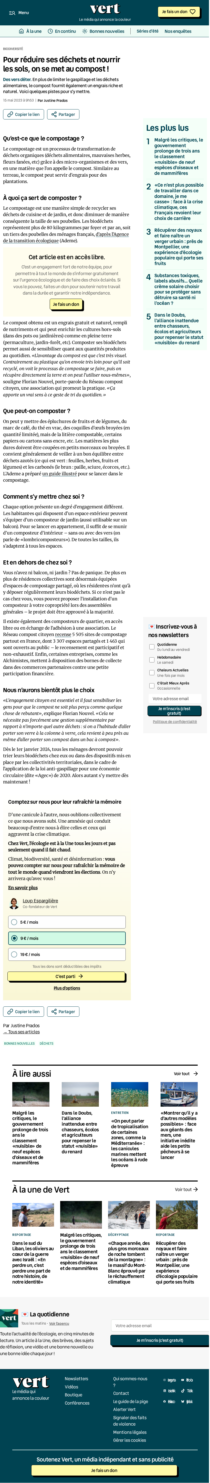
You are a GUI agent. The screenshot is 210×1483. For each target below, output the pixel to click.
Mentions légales (129, 1432)
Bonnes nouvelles (19, 1043)
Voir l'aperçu (59, 1323)
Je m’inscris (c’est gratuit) (174, 711)
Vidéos (71, 1387)
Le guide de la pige (130, 1401)
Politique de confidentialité (175, 721)
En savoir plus (23, 888)
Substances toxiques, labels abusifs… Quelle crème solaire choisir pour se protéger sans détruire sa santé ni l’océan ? (178, 289)
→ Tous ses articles (21, 1032)
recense (63, 634)
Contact (121, 1393)
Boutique (73, 1395)
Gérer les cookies (129, 1440)
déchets (46, 1043)
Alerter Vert (124, 1409)
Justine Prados (56, 100)
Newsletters (76, 1378)
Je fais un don (174, 11)
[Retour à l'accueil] (105, 10)
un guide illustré (59, 474)
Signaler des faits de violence (129, 1421)
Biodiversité (13, 48)
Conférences (77, 1403)
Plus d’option (67, 988)
